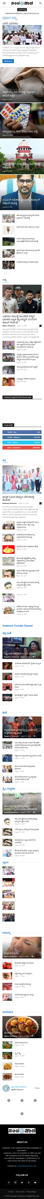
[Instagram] (15, 1182)
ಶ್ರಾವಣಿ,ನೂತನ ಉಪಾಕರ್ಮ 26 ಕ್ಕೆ (27, 546)
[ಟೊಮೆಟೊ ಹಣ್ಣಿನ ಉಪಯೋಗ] (7, 965)
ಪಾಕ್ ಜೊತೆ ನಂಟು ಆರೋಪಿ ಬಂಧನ (27, 227)
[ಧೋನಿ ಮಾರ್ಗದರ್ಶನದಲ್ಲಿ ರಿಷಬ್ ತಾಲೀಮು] (7, 768)
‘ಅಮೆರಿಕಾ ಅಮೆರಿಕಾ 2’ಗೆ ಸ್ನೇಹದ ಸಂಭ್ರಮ (28, 663)
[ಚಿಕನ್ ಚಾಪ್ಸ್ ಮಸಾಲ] (7, 1045)
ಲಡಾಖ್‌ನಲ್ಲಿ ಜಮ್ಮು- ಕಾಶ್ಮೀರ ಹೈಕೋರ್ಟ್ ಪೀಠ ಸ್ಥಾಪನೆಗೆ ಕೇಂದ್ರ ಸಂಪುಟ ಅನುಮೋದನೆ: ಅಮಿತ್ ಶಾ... (29, 344)
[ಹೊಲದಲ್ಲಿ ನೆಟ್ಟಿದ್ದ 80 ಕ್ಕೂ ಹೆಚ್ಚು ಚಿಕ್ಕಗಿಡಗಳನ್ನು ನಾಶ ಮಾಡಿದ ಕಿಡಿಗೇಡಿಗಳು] (8, 561)
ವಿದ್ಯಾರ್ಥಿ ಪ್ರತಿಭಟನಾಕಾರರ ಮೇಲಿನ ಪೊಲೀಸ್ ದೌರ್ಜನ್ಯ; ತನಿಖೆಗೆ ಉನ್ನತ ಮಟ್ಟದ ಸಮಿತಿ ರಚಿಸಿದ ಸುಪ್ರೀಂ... (28, 357)
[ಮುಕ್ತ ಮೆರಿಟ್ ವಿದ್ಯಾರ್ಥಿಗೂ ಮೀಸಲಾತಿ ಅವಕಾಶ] (22, 156)
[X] (28, 1182)
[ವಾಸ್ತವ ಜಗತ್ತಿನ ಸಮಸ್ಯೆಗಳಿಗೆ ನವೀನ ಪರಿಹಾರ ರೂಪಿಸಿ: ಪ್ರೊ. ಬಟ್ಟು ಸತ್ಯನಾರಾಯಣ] (8, 525)
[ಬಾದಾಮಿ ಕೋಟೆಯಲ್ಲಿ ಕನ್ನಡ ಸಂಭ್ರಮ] (7, 676)
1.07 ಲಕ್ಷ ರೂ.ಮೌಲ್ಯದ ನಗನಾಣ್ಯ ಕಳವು (27, 829)
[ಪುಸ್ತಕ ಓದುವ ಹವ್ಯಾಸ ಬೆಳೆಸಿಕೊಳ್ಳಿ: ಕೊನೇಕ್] (22, 479)
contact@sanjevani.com (27, 1166)
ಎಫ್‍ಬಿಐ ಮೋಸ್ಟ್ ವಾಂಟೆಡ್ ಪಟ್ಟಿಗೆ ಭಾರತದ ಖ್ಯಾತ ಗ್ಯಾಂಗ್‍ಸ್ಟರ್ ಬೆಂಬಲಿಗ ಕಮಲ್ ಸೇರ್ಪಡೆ (19, 319)
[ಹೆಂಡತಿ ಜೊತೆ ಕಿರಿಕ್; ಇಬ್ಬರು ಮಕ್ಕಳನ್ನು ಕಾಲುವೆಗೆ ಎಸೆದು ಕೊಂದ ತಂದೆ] (7, 853)
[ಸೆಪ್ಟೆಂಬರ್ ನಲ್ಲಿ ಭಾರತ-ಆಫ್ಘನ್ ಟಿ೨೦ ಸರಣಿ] (7, 758)
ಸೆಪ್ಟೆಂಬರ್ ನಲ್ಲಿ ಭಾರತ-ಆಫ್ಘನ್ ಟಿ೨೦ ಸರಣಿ (28, 756)
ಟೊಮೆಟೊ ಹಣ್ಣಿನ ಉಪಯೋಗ (24, 963)
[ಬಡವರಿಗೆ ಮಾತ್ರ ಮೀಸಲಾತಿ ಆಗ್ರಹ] (8, 265)
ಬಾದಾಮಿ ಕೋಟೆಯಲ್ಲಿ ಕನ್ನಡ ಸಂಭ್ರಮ (26, 674)
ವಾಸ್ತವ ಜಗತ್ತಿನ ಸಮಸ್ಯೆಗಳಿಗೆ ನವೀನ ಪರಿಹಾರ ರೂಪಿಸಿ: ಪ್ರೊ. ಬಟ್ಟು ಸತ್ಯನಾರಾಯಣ (28, 524)
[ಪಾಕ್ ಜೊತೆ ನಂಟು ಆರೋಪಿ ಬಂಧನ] (8, 230)
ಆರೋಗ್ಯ (6, 932)
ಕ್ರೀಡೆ (4, 712)
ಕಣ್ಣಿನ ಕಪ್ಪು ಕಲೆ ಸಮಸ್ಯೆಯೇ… (24, 974)
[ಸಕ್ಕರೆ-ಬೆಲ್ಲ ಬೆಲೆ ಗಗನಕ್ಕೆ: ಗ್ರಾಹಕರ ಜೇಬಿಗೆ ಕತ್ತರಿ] (22, 84)
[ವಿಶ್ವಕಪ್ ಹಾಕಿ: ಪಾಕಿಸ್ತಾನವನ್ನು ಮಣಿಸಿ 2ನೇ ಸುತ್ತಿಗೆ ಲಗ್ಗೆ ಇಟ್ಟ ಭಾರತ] (22, 727)
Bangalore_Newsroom (11, 657)
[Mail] (22, 1182)
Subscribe (36, 447)
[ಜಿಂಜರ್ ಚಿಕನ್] (7, 1076)
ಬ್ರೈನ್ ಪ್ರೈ (18, 1053)
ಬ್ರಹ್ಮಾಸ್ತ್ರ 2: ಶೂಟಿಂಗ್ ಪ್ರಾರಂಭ (26, 379)
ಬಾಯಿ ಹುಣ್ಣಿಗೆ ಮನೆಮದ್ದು (23, 984)
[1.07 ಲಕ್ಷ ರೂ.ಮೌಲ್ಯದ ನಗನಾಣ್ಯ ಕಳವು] (7, 832)
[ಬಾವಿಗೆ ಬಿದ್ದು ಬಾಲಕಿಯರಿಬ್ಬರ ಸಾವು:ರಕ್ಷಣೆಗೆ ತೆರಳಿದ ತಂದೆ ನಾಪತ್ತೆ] (8, 241)
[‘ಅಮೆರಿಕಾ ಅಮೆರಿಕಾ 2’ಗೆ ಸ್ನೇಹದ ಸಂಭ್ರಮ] (7, 666)
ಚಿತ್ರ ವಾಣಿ (6, 633)
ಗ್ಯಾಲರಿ (5, 862)
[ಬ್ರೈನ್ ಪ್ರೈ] (7, 1055)
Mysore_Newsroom (8, 326)
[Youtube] (35, 1182)
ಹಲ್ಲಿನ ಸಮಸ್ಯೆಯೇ (11, 953)
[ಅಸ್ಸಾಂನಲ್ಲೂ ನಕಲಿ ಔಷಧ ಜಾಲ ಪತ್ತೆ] (22, 120)
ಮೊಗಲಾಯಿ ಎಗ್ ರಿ (12, 1033)
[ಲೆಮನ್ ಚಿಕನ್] (7, 1066)
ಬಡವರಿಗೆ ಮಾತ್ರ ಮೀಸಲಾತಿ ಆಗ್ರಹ (27, 262)
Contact (11, 1192)
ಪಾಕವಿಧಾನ (7, 1012)
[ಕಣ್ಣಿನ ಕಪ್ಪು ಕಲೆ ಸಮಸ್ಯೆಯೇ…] (7, 976)
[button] (4, 3)
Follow (37, 437)
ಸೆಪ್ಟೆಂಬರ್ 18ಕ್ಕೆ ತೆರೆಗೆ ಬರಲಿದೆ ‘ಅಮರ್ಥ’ (20, 653)
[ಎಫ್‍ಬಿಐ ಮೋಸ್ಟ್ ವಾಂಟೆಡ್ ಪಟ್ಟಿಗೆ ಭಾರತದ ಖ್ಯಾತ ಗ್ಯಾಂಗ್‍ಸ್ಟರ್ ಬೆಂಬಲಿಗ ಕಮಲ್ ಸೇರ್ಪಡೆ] (22, 299)
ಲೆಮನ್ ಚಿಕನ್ (19, 1064)
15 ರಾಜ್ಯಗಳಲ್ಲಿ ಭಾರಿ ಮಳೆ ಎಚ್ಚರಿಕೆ (27, 367)
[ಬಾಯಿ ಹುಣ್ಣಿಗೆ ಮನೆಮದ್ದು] (7, 986)
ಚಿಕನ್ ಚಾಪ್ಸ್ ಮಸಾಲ (21, 1043)
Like (38, 432)
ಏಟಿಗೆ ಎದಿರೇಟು (10, 23)
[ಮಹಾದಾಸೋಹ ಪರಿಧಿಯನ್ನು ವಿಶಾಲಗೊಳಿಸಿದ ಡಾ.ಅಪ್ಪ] (8, 537)
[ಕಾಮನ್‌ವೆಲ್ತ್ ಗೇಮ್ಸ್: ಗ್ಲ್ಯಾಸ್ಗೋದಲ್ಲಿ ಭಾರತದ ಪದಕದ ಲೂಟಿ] (7, 779)
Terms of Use (20, 1192)
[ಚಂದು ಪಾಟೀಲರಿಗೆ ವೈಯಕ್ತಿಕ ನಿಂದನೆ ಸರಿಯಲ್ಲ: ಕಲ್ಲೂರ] (8, 573)
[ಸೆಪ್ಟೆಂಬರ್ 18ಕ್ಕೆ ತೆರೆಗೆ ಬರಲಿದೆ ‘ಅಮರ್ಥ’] (22, 648)
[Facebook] (8, 1182)
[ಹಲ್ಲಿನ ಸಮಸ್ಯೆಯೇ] (22, 948)
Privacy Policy (31, 1192)
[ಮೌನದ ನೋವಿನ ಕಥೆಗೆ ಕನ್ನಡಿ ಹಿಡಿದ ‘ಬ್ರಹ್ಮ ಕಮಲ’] (7, 687)
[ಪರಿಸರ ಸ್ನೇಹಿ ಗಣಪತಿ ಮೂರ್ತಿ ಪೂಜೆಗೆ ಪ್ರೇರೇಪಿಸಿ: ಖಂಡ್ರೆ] (8, 253)
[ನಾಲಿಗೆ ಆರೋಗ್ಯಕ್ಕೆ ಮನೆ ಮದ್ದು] (7, 997)
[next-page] (7, 273)
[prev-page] (4, 273)
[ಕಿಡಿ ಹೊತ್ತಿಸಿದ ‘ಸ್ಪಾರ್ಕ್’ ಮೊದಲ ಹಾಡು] (7, 697)
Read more (8, 61)
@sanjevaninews (18, 1087)
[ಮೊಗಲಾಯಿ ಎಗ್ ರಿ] (22, 1027)
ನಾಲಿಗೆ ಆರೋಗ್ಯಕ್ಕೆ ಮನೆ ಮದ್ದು (24, 995)
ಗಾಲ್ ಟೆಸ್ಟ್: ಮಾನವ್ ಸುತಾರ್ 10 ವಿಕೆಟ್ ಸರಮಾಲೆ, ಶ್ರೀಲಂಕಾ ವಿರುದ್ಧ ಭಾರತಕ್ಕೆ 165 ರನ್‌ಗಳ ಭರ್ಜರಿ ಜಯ (27, 745)
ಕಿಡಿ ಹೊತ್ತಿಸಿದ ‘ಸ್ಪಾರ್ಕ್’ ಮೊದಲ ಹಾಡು (26, 695)
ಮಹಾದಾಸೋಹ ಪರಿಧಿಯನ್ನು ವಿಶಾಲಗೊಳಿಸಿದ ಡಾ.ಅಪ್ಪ (22, 13)
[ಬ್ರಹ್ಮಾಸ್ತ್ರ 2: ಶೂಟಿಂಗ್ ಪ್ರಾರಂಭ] (8, 381)
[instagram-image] (8, 1100)
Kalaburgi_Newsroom (9, 503)
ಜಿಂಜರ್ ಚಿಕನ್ (19, 1074)
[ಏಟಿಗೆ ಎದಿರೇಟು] (22, 35)
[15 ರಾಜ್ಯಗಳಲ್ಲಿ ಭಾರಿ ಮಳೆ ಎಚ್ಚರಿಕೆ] (8, 370)
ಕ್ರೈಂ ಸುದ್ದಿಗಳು (8, 788)
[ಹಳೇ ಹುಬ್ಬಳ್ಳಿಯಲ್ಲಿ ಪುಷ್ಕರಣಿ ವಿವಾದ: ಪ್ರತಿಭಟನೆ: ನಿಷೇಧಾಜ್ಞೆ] (8, 218)
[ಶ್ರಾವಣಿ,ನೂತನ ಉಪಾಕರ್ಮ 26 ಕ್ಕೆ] (8, 549)
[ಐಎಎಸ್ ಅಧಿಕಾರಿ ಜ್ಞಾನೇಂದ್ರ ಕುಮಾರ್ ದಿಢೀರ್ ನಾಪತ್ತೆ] (22, 192)
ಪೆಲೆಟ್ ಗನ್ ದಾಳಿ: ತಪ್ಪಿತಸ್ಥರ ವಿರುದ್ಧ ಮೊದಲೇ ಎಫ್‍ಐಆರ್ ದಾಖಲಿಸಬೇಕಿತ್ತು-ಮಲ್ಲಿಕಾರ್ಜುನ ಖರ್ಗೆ (29, 609)
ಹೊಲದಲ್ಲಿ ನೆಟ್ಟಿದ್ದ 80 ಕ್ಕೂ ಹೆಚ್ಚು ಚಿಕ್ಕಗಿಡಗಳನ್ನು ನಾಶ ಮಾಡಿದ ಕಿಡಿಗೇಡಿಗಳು (26, 560)
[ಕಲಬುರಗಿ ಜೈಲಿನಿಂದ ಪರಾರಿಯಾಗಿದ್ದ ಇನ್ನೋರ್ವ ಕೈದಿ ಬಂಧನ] (8, 585)
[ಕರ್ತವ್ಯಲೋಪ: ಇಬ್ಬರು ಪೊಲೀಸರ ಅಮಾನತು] (7, 842)
